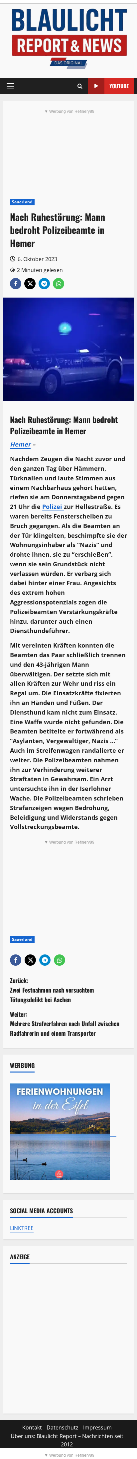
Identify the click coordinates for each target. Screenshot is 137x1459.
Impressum (97, 1427)
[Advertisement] (68, 1338)
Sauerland (22, 202)
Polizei (53, 507)
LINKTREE (22, 1228)
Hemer (20, 444)
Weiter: (64, 1024)
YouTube (119, 86)
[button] (10, 86)
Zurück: (52, 990)
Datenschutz (62, 1427)
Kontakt (32, 1427)
